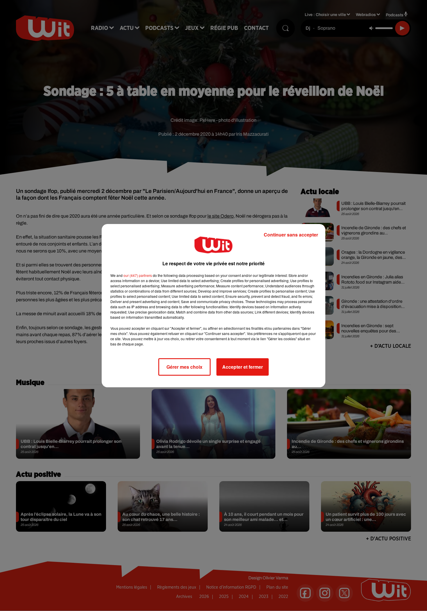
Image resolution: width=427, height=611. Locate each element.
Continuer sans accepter (291, 234)
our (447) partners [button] (137, 275)
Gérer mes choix (184, 366)
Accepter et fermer (242, 366)
